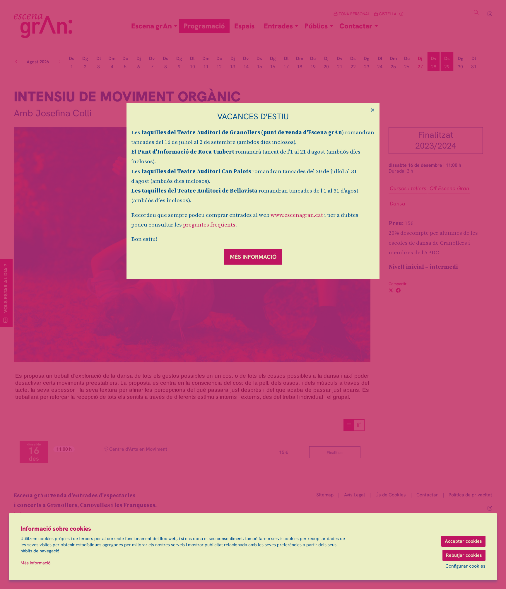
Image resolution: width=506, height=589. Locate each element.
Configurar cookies (465, 566)
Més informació (35, 563)
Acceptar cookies (463, 541)
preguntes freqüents (209, 225)
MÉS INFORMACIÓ (253, 257)
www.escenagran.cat (297, 215)
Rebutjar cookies (464, 555)
